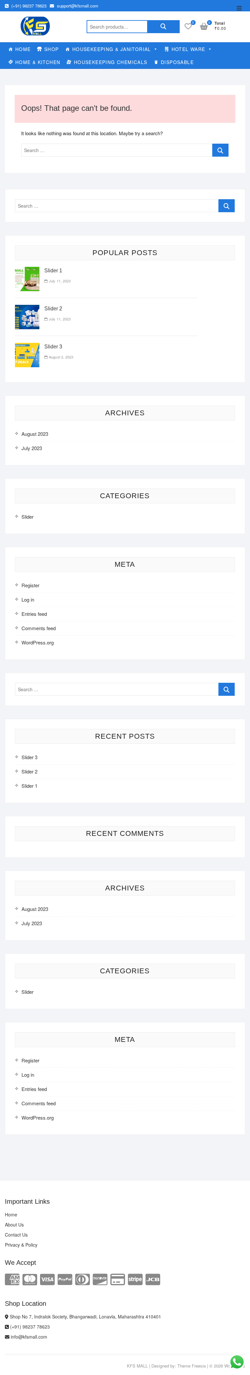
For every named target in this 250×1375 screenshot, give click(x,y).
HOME (23, 49)
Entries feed (34, 613)
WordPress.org (37, 642)
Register (30, 585)
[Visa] (47, 1278)
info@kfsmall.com (28, 1336)
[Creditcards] (117, 1278)
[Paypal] (65, 1278)
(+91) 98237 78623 (28, 6)
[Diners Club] (82, 1278)
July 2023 (31, 448)
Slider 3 (53, 346)
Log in (27, 599)
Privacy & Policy (21, 1244)
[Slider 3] (27, 346)
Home (11, 1214)
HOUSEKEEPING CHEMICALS (110, 62)
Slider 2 (53, 308)
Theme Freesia (191, 1366)
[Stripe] (135, 1278)
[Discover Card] (100, 1278)
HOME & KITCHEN (38, 62)
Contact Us (16, 1234)
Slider (27, 516)
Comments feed (38, 628)
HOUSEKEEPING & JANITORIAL (111, 49)
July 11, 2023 (59, 280)
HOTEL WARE (188, 49)
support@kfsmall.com (77, 6)
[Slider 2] (27, 308)
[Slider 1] (27, 270)
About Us (14, 1224)
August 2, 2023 (60, 356)
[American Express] (12, 1278)
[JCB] (153, 1278)
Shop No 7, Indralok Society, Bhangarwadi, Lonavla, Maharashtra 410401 (84, 1316)
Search (163, 26)
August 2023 (34, 433)
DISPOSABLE (177, 62)
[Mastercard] (29, 1278)
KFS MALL (137, 1366)
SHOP (51, 49)
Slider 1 (53, 270)
